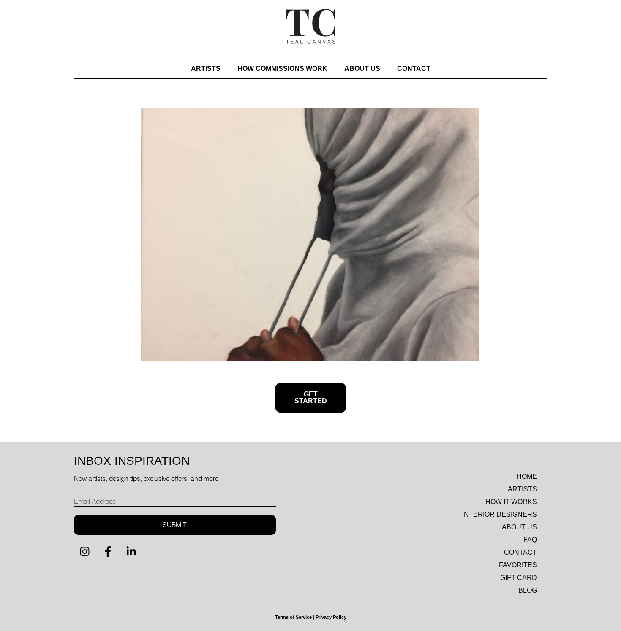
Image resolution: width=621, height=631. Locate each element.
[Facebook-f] (107, 551)
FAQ (530, 539)
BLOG (527, 590)
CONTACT (413, 68)
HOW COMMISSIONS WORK (282, 68)
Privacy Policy (331, 617)
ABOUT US (362, 68)
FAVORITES (518, 565)
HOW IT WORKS (511, 501)
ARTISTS (206, 68)
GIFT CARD (518, 577)
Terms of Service (293, 617)
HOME (527, 476)
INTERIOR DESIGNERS (499, 514)
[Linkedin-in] (131, 551)
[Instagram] (84, 551)
